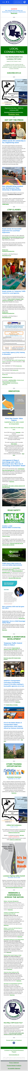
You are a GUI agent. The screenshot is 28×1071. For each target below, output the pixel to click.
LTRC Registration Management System (14, 887)
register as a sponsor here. (15, 839)
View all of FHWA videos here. (15, 578)
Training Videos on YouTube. (12, 704)
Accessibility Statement (14, 1068)
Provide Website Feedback (14, 1065)
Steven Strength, (6, 382)
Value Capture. (14, 443)
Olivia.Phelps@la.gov (6, 255)
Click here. (22, 835)
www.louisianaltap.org (14, 1054)
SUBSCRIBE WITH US (14, 73)
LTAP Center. (4, 384)
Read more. (14, 13)
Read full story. (22, 618)
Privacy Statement (14, 1062)
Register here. (14, 114)
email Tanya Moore (12, 380)
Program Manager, (14, 382)
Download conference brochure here (13, 112)
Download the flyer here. (7, 377)
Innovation (18, 432)
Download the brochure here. (8, 251)
